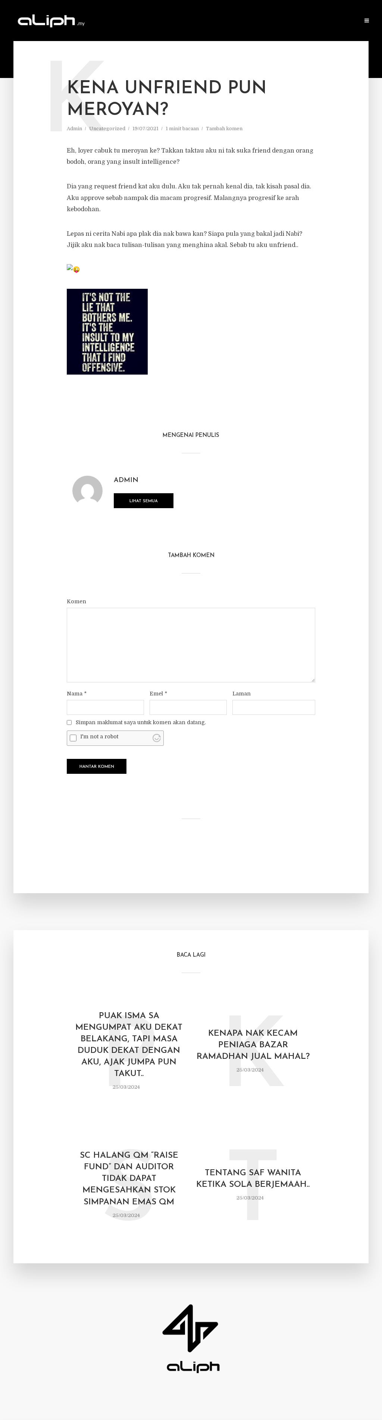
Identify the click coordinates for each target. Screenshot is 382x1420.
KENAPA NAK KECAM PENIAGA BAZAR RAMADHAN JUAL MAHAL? (253, 1045)
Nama (77, 693)
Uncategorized (107, 128)
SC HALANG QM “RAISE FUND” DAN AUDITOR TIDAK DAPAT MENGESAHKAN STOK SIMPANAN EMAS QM (129, 1178)
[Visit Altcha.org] (157, 738)
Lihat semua (143, 501)
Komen (76, 601)
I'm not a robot (99, 736)
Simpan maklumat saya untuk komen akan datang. (141, 722)
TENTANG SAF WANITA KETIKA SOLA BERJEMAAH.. (253, 1179)
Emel (158, 693)
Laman (241, 693)
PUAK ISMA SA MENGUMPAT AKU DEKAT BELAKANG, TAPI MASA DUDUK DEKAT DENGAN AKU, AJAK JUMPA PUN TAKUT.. (128, 1045)
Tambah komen (224, 128)
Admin (74, 128)
